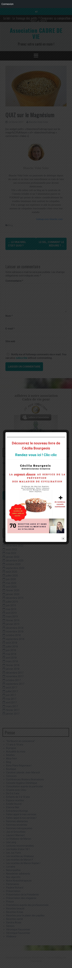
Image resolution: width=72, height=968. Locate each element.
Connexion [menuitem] (7, 3)
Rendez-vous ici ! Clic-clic (36, 455)
